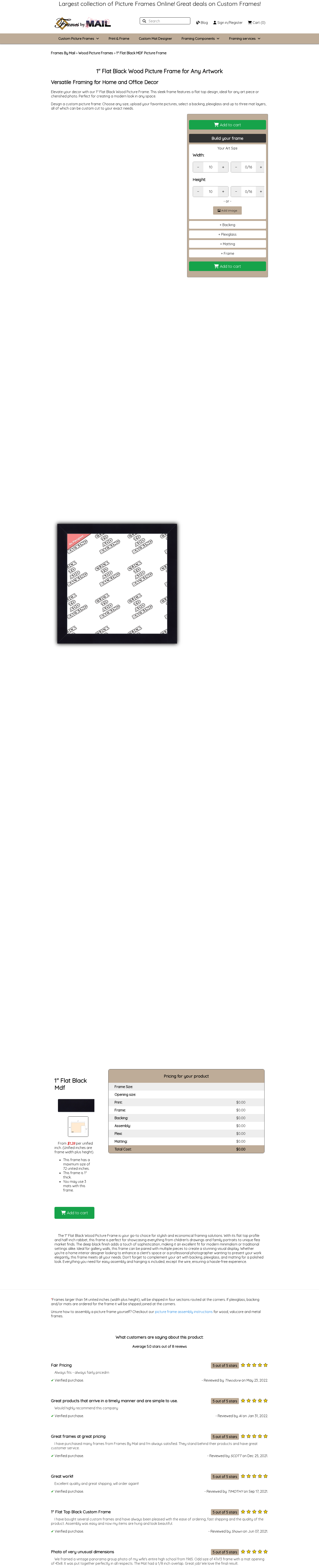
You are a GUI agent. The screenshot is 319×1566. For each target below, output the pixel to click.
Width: (198, 155)
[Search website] (164, 21)
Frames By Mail (63, 53)
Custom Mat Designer (155, 38)
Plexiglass (229, 234)
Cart (258, 22)
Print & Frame (119, 38)
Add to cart (230, 124)
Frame (229, 253)
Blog (204, 22)
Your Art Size (227, 148)
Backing (228, 225)
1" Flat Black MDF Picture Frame (141, 53)
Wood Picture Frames (95, 53)
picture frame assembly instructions (184, 1312)
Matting (229, 244)
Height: (199, 179)
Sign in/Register (230, 22)
